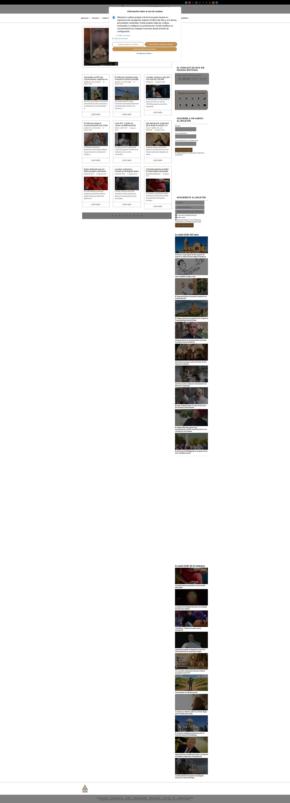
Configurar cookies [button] (145, 53)
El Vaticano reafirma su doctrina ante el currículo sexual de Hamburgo (189, 734)
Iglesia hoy (84, 18)
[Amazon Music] (203, 2)
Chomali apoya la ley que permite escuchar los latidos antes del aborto (191, 341)
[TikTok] (199, 2)
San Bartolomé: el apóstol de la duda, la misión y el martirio (157, 124)
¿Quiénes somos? (102, 798)
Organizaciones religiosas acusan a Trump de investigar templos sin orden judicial (191, 755)
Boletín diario (181, 217)
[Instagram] (189, 2)
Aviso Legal (166, 798)
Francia (149, 82)
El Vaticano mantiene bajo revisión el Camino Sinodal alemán (126, 78)
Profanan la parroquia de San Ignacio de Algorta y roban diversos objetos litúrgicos (190, 255)
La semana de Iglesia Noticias (187, 215)
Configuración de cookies (185, 798)
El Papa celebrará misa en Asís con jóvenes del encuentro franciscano (190, 406)
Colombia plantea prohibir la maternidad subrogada (157, 170)
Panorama (95, 18)
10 (142, 216)
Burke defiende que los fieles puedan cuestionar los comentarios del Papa (95, 170)
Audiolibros (184, 18)
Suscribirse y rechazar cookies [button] (161, 44)
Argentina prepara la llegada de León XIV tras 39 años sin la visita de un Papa (190, 650)
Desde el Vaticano (123, 82)
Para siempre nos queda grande (186, 692)
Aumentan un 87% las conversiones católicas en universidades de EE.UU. (96, 78)
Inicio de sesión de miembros (144, 49)
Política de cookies (155, 798)
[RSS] (213, 2)
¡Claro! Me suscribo (184, 225)
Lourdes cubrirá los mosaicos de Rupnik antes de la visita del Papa (127, 170)
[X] (193, 2)
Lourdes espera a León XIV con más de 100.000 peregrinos (158, 78)
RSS (174, 798)
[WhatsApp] (186, 2)
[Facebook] (196, 2)
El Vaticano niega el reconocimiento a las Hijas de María (96, 124)
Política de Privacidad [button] (121, 38)
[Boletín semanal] (216, 2)
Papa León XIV (121, 128)
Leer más (95, 114)
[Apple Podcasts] (210, 2)
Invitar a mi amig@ (183, 150)
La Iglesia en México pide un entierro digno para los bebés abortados (191, 713)
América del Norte (92, 82)
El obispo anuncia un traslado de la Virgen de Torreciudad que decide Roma (191, 319)
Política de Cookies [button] (124, 35)
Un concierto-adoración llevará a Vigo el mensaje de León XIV (190, 672)
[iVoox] (206, 2)
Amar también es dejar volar (185, 276)
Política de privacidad (194, 222)
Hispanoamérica (153, 174)
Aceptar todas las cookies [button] (128, 44)
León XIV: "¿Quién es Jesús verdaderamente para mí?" (125, 124)
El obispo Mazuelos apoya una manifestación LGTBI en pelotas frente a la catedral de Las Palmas (191, 429)
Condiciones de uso (116, 798)
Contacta (128, 798)
